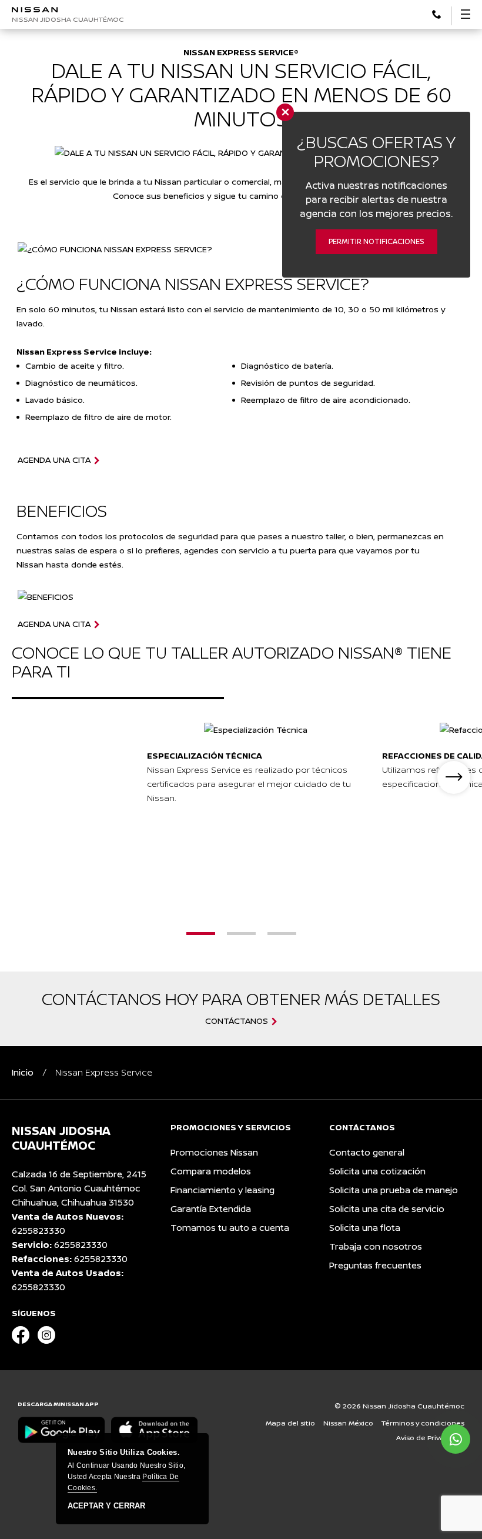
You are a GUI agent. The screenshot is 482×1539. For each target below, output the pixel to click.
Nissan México (348, 1423)
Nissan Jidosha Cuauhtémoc (68, 19)
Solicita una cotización (377, 1171)
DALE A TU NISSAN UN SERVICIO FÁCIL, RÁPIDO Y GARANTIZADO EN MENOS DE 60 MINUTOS (241, 94)
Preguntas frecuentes (375, 1265)
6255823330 (38, 1230)
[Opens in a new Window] (436, 13)
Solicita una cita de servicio (386, 1209)
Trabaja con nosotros (375, 1246)
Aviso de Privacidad (430, 1438)
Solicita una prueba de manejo (393, 1190)
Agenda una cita (54, 460)
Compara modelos (210, 1171)
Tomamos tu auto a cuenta (229, 1227)
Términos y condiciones (422, 1423)
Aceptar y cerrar (106, 1506)
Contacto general (366, 1152)
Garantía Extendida (210, 1209)
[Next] (453, 777)
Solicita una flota (364, 1227)
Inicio (23, 1072)
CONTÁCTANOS (236, 1021)
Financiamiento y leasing (222, 1190)
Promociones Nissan (214, 1152)
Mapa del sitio (290, 1423)
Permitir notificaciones (376, 241)
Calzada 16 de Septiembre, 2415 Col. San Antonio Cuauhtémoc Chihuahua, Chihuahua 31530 (79, 1188)
